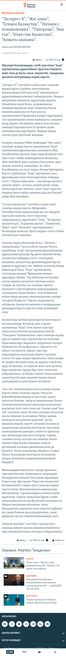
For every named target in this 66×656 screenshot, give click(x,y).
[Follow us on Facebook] (5, 624)
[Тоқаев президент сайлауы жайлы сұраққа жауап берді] (14, 600)
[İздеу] (55, 652)
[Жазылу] (47, 624)
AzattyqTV (31, 596)
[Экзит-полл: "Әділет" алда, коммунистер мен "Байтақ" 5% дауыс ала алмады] (14, 563)
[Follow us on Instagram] (26, 624)
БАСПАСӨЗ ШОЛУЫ (13, 13)
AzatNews (31, 576)
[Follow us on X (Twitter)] (12, 624)
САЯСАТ (30, 559)
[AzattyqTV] (39, 652)
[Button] (37, 60)
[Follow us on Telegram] (33, 624)
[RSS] (40, 624)
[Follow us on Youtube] (19, 624)
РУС (24, 652)
